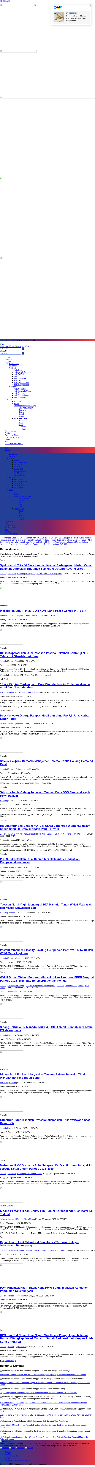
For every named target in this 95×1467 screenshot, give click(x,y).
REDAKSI (8, 1452)
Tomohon (22, 427)
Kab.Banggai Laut (21, 385)
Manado (17, 402)
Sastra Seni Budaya (33, 1174)
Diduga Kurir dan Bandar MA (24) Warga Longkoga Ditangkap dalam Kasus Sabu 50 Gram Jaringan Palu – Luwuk (45, 827)
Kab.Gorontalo (20, 397)
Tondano (22, 429)
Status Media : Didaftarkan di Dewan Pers (18, 1460)
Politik (7, 433)
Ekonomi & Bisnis (12, 435)
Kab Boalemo (19, 393)
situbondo (13, 366)
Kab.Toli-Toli (19, 374)
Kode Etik (8, 1454)
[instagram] (20, 346)
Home (7, 357)
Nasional (8, 359)
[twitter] (12, 346)
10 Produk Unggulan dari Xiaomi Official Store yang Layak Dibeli (65, 540)
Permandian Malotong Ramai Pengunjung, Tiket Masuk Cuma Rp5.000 (37, 544)
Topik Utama (25, 616)
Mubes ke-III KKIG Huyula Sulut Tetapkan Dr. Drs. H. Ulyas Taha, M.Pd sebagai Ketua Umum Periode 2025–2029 (46, 1167)
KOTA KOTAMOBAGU (14, 444)
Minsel (21, 420)
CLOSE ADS (5, 1)
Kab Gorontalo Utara (22, 391)
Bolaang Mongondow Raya (25, 406)
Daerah (8, 362)
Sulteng (12, 368)
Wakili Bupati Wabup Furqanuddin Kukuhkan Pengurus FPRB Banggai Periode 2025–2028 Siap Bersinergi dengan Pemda (47, 979)
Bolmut (21, 412)
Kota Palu (18, 370)
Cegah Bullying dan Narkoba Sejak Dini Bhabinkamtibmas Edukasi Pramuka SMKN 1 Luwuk (38, 1393)
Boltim (21, 416)
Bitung (16, 404)
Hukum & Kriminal (12, 437)
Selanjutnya (11, 1361)
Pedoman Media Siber (12, 1456)
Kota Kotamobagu (26, 408)
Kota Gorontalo (20, 389)
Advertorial (9, 442)
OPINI (7, 439)
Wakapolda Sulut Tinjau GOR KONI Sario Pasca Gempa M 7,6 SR (43, 610)
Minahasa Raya (20, 418)
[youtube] (29, 346)
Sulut (11, 399)
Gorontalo (13, 387)
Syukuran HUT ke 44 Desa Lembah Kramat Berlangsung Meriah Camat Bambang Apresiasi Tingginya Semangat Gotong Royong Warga (46, 567)
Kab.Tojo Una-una (21, 383)
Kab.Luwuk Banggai (22, 372)
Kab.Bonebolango (21, 395)
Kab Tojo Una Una (21, 381)
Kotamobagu (5, 616)
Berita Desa (14, 364)
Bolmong (22, 410)
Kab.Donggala (20, 378)
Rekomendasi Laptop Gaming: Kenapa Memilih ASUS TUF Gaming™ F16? (31, 538)
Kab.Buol (18, 376)
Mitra (21, 423)
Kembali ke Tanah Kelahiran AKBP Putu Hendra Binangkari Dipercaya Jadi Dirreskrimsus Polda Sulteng (43, 1375)
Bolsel (21, 414)
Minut (21, 425)
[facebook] (4, 346)
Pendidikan (71, 834)
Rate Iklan (8, 1458)
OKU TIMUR (50, 574)
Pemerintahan (10, 431)
